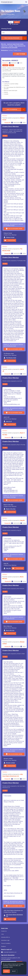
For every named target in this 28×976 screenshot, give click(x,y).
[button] (25, 32)
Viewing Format (6, 28)
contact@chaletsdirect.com (9, 952)
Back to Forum (20, 54)
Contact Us (3, 931)
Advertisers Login (5, 940)
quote (6, 65)
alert (12, 65)
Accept (6, 971)
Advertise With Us (5, 937)
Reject (14, 971)
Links (2, 934)
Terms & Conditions (5, 943)
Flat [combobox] (3, 32)
